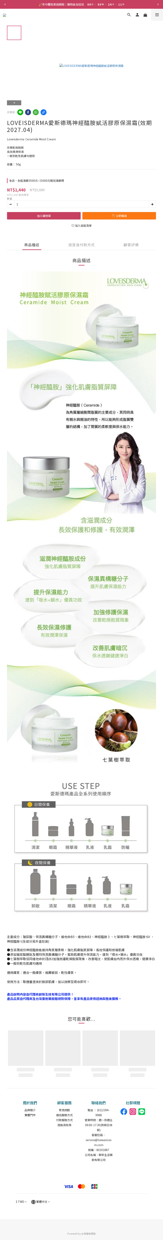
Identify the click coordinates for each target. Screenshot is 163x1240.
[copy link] (44, 112)
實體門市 (30, 1115)
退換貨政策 (64, 1125)
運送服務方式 (64, 1115)
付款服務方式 (64, 1120)
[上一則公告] (5, 4)
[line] (20, 112)
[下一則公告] (158, 4)
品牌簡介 (30, 1110)
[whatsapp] (36, 112)
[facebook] (28, 112)
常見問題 (64, 1110)
